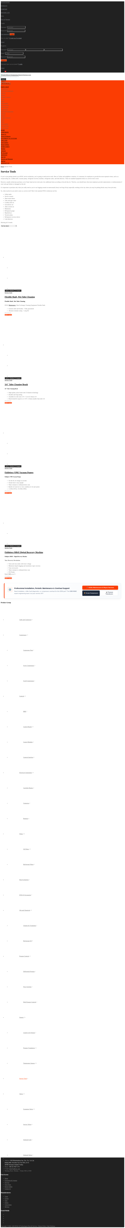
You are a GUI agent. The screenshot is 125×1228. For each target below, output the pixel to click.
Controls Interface (28, 757)
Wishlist (3, 149)
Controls (21, 696)
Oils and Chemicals (24, 910)
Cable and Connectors (25, 619)
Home (2, 166)
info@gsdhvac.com (14, 1169)
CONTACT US (5, 163)
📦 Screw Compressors (91, 593)
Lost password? (5, 34)
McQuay (7, 1207)
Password (4, 30)
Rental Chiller (8, 1187)
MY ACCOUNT (5, 2)
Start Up (3, 157)
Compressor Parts (28, 650)
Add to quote (8, 315)
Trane (6, 1196)
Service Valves (27, 1124)
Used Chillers (4, 142)
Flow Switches (27, 987)
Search (3, 79)
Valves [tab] (2, 99)
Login (20, 64)
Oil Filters (26, 849)
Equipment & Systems (11, 1180)
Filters (21, 834)
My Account (4, 153)
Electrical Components (25, 772)
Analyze (3, 161)
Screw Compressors (28, 665)
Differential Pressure (29, 971)
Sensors (21, 1017)
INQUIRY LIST (5, 12)
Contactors (26, 803)
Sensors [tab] (3, 95)
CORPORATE (5, 132)
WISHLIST (4, 6)
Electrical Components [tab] (7, 91)
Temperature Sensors (29, 1063)
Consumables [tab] (4, 103)
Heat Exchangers (24, 880)
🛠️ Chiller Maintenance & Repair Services (100, 587)
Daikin (6, 1202)
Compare (3, 151)
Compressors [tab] (4, 89)
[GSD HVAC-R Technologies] (16, 75)
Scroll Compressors (28, 681)
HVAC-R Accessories (25, 895)
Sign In (3, 19)
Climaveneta (8, 1205)
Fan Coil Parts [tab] (5, 105)
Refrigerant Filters (28, 864)
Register (8, 19)
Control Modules (28, 742)
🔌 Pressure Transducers (109, 593)
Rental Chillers (5, 144)
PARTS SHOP (5, 87)
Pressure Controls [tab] (5, 97)
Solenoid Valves (27, 1155)
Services (7, 1182)
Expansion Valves (28, 1109)
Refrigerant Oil (27, 941)
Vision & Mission (5, 136)
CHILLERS (4, 140)
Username (4, 27)
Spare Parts (8, 1184)
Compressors (22, 635)
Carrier (7, 1198)
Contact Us (8, 1189)
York (6, 1200)
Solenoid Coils (27, 1140)
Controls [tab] (3, 93)
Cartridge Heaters (28, 788)
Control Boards (27, 727)
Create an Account (15, 38)
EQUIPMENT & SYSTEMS (9, 138)
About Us (3, 134)
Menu (3, 81)
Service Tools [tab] (4, 107)
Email (3, 53)
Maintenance (12, 305)
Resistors (25, 818)
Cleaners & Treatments (29, 925)
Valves (21, 1094)
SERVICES (4, 155)
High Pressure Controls (29, 1002)
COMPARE (4, 9)
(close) (2, 42)
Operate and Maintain (7, 159)
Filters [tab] (2, 101)
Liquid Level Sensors (29, 1032)
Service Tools (8, 292)
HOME (3, 130)
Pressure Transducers (29, 1048)
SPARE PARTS (5, 146)
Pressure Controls (24, 956)
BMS (24, 711)
